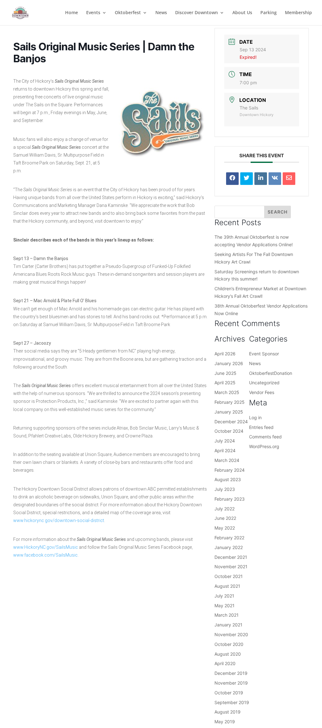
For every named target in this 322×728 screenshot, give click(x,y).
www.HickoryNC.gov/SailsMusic (45, 547)
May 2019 (224, 721)
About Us (242, 12)
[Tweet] (246, 178)
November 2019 (231, 683)
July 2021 (224, 595)
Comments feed (265, 436)
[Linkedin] (260, 178)
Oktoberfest (128, 12)
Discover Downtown (196, 12)
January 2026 (228, 363)
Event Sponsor (264, 353)
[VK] (275, 178)
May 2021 (224, 605)
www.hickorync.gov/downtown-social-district (58, 520)
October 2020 (228, 644)
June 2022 (225, 518)
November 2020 (231, 634)
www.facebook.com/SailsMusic (45, 555)
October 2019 (228, 692)
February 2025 (229, 402)
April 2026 (225, 353)
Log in (255, 417)
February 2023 (229, 499)
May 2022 (224, 528)
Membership (298, 12)
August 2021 (227, 586)
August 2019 (227, 711)
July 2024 (224, 440)
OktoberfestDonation (270, 373)
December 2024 (231, 421)
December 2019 (230, 673)
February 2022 (229, 537)
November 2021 (230, 566)
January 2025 (228, 411)
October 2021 (228, 576)
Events (93, 12)
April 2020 (225, 663)
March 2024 (226, 460)
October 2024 (228, 431)
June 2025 (225, 373)
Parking (268, 12)
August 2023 (227, 479)
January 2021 (228, 624)
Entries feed (261, 427)
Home (71, 12)
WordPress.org (264, 446)
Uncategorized (264, 382)
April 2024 (225, 450)
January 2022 (228, 547)
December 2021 (230, 557)
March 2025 (226, 392)
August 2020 (227, 654)
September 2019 (231, 702)
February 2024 (229, 470)
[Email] (289, 178)
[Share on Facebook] (232, 178)
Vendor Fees (261, 392)
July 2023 (224, 489)
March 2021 (226, 615)
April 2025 (225, 382)
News (161, 12)
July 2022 (224, 508)
